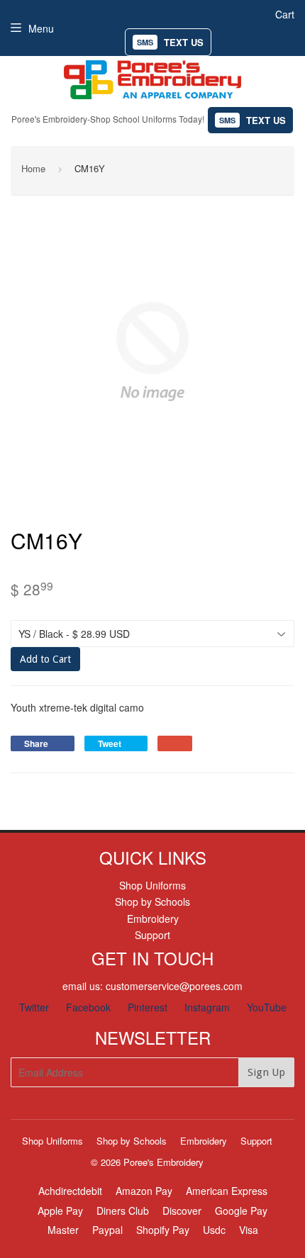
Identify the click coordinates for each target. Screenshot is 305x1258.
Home (33, 168)
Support (152, 935)
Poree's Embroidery (163, 1162)
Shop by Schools (152, 901)
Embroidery (153, 918)
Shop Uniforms (152, 885)
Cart (284, 14)
